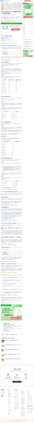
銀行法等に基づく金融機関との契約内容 (30, 407)
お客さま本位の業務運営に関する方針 (30, 410)
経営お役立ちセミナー (16, 408)
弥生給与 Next (2, 268)
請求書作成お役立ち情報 (23, 400)
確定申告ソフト (9, 399)
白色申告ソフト (9, 400)
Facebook (28, 391)
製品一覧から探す (9, 395)
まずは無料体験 (15, 29)
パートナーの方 (3, 393)
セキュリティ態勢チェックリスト (30, 401)
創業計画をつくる (16, 402)
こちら (4, 281)
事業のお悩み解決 (16, 390)
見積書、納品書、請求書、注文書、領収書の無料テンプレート (23, 408)
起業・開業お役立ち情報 (23, 402)
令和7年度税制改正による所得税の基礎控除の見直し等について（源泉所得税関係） (9, 217)
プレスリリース (9, 391)
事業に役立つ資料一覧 (23, 407)
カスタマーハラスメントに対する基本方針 (30, 404)
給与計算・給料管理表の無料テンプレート (23, 412)
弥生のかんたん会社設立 (16, 403)
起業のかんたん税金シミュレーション (17, 400)
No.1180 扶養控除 (4, 135)
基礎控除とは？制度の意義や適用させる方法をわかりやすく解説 (8, 65)
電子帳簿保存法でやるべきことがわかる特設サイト (23, 392)
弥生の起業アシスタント (16, 401)
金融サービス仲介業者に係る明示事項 (30, 411)
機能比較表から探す (9, 396)
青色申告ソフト (9, 401)
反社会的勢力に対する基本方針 (30, 403)
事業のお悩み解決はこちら (17, 381)
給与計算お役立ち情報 (23, 401)
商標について (29, 402)
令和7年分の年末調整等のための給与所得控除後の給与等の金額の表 (8, 243)
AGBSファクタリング (9, 410)
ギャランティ (9, 411)
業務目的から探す (9, 394)
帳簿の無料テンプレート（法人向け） (23, 409)
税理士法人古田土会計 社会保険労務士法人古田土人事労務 (8, 324)
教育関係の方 (2, 394)
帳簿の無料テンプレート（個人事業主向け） (23, 410)
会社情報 (9, 390)
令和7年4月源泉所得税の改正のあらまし (6, 59)
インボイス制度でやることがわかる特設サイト (23, 391)
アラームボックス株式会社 (30, 396)
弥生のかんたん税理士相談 (17, 407)
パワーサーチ (9, 412)
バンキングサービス (9, 406)
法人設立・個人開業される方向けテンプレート (23, 415)
